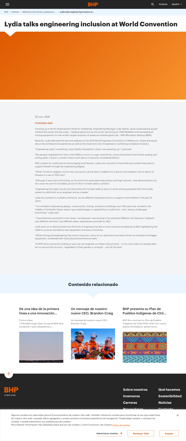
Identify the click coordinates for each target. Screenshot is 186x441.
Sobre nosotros (135, 389)
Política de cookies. (121, 425)
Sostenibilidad (170, 396)
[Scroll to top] (8, 374)
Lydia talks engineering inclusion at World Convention (77, 12)
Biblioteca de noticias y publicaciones (40, 12)
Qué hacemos (169, 389)
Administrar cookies (107, 433)
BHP (6, 12)
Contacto (163, 4)
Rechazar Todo (141, 433)
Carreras (130, 402)
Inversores (131, 396)
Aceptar (169, 433)
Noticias (15, 12)
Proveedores (133, 409)
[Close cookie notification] (178, 415)
